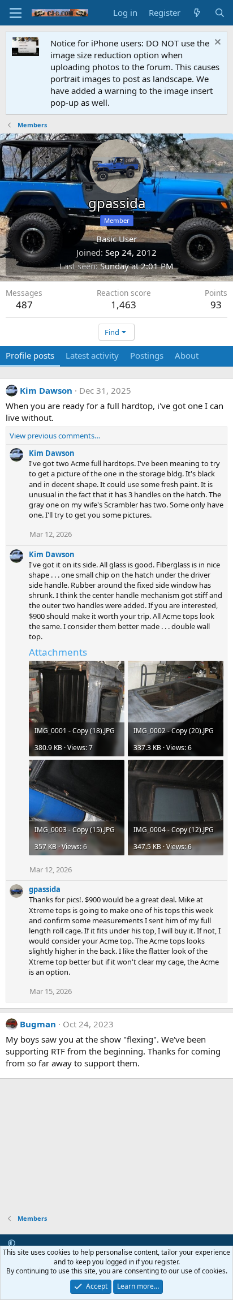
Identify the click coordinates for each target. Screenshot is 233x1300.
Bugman (38, 1024)
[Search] (220, 12)
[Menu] (15, 13)
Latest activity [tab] (92, 355)
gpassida (45, 889)
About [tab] (187, 355)
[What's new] (197, 12)
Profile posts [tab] (30, 355)
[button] (12, 1243)
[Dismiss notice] (216, 43)
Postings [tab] (146, 355)
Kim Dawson (46, 390)
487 (24, 304)
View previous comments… (55, 436)
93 (216, 304)
